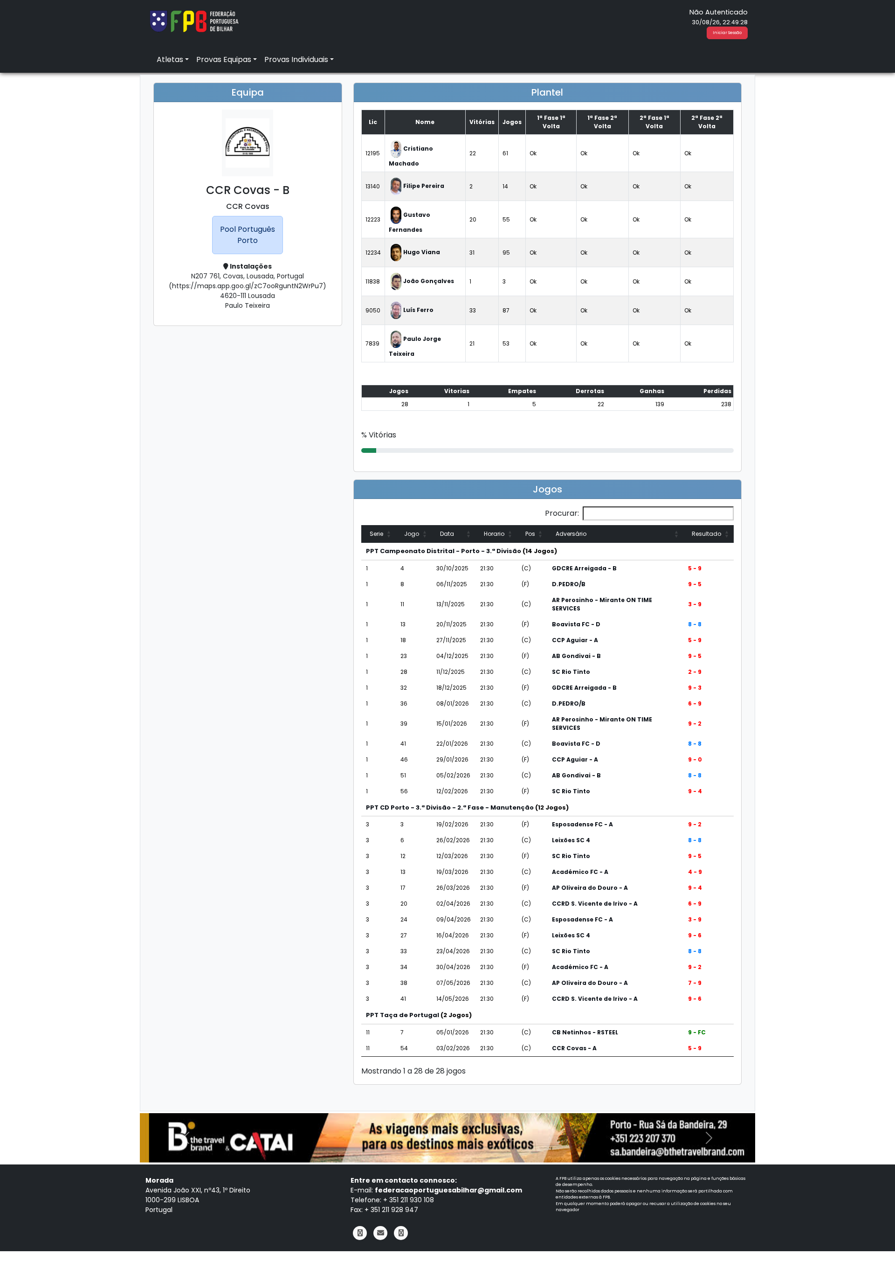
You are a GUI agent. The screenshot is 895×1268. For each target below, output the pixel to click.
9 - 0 (695, 759)
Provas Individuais (296, 59)
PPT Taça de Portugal (402, 1015)
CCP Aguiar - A (575, 640)
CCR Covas (247, 206)
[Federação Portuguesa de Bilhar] (194, 20)
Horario (494, 534)
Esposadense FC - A (582, 824)
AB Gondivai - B (576, 656)
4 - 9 (695, 872)
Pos (530, 534)
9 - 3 (695, 688)
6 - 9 (695, 703)
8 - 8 (695, 624)
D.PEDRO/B (568, 584)
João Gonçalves (428, 281)
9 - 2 (695, 724)
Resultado (706, 534)
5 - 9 (695, 568)
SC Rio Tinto (571, 672)
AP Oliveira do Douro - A (590, 888)
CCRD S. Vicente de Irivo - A (595, 904)
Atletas (170, 59)
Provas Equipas (223, 59)
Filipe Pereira (423, 186)
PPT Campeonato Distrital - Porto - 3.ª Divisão (443, 551)
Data (447, 534)
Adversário (571, 534)
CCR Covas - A (574, 1048)
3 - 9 (695, 604)
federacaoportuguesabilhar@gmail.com (448, 1190)
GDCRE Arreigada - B (584, 568)
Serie (376, 534)
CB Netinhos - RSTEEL (585, 1032)
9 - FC (697, 1032)
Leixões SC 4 (571, 840)
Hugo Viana (421, 252)
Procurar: (562, 513)
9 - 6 (695, 935)
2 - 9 (695, 672)
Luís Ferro (418, 310)
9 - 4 (695, 791)
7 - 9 (695, 983)
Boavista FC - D (576, 624)
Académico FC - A (580, 872)
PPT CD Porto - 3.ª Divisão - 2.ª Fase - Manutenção (450, 807)
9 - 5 (695, 584)
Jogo (411, 534)
